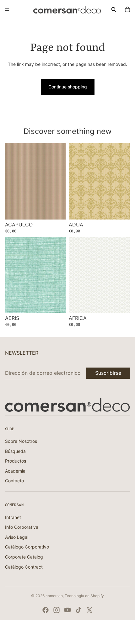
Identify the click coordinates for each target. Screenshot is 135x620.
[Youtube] (67, 610)
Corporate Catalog (24, 556)
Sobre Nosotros (21, 441)
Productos (15, 461)
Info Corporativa (21, 527)
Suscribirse (108, 373)
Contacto (14, 480)
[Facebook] (45, 610)
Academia (15, 471)
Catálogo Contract (24, 567)
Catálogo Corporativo (27, 546)
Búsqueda (15, 451)
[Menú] (7, 9)
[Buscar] (114, 9)
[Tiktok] (78, 610)
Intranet (13, 517)
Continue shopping (67, 86)
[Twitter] (89, 610)
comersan (54, 595)
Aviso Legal (16, 537)
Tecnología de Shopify (84, 595)
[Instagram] (56, 610)
